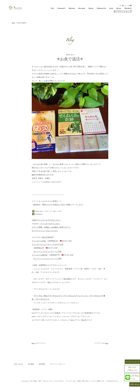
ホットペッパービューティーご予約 (47, 252)
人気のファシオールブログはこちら (46, 220)
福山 (13, 23)
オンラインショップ (123, 11)
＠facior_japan (39, 211)
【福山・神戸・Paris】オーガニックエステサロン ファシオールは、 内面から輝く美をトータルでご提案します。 (69, 381)
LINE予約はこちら (135, 377)
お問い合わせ (18, 364)
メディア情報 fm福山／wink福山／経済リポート (51, 227)
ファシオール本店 (39, 241)
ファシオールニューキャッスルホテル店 (47, 244)
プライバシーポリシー (57, 364)
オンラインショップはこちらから (45, 231)
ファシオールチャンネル (50, 224)
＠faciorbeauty (39, 214)
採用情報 (42, 364)
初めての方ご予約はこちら (132, 368)
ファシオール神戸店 (39, 255)
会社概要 (31, 364)
